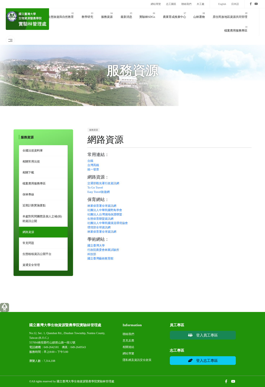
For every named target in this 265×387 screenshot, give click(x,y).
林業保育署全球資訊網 (101, 205)
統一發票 (93, 169)
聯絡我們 (186, 4)
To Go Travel (95, 187)
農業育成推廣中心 (174, 15)
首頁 (119, 83)
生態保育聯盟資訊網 (100, 218)
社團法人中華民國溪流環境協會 (107, 223)
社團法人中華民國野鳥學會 (104, 210)
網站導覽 (156, 4)
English (222, 4)
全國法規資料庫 (33, 150)
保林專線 (28, 194)
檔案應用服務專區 (235, 29)
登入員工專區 (205, 335)
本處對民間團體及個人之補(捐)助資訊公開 (42, 219)
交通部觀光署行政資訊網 (103, 183)
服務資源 (107, 15)
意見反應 (128, 340)
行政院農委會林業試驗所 (103, 249)
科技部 (91, 254)
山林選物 (199, 15)
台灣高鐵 (93, 165)
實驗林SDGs (147, 15)
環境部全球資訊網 (99, 227)
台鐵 (90, 160)
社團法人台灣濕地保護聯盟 (104, 214)
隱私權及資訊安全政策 (137, 359)
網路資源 (28, 232)
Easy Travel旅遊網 (98, 191)
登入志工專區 (205, 361)
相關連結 (128, 346)
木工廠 (200, 4)
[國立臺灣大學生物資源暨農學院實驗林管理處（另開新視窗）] (250, 4)
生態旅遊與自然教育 (61, 15)
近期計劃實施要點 (34, 205)
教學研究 (87, 15)
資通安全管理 (31, 264)
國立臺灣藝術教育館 (100, 258)
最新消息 (126, 15)
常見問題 (28, 243)
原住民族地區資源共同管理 (230, 15)
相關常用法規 (31, 161)
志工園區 (171, 4)
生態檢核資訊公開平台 (37, 253)
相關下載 (28, 172)
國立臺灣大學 (96, 245)
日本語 (235, 4)
